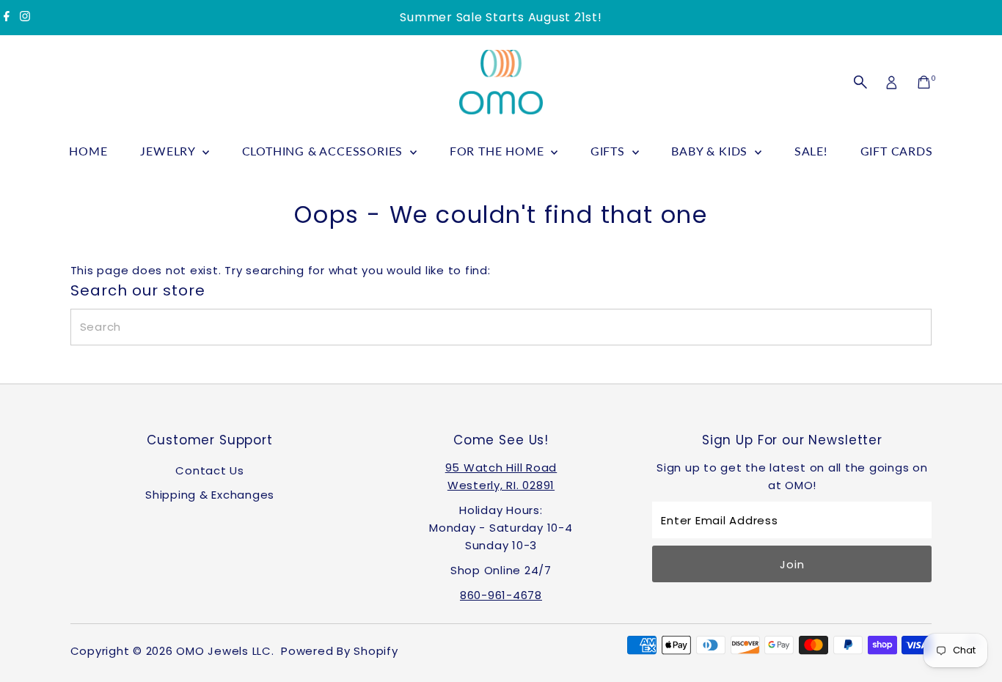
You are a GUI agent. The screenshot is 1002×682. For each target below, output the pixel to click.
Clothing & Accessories (324, 151)
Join (792, 564)
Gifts (609, 151)
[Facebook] (6, 17)
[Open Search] (860, 82)
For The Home (498, 151)
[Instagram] (25, 17)
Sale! (810, 151)
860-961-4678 (501, 595)
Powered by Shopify (339, 651)
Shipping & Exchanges (209, 494)
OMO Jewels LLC (223, 651)
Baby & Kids (711, 151)
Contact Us (209, 470)
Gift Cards (896, 151)
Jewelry (169, 151)
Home (88, 151)
